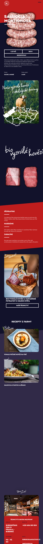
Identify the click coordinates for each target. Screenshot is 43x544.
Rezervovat (21, 55)
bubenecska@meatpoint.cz (31, 539)
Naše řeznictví (22, 305)
